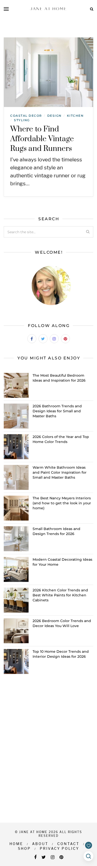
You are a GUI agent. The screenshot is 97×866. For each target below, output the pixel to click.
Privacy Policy (59, 848)
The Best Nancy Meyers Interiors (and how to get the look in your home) (62, 503)
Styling (22, 120)
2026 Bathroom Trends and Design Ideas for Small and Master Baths (57, 411)
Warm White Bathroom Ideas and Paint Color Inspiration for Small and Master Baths (60, 472)
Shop (24, 848)
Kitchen (75, 115)
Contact (68, 844)
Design (54, 115)
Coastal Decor (26, 115)
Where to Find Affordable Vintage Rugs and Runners (42, 138)
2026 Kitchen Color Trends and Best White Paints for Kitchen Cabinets (60, 595)
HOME (16, 844)
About (40, 844)
